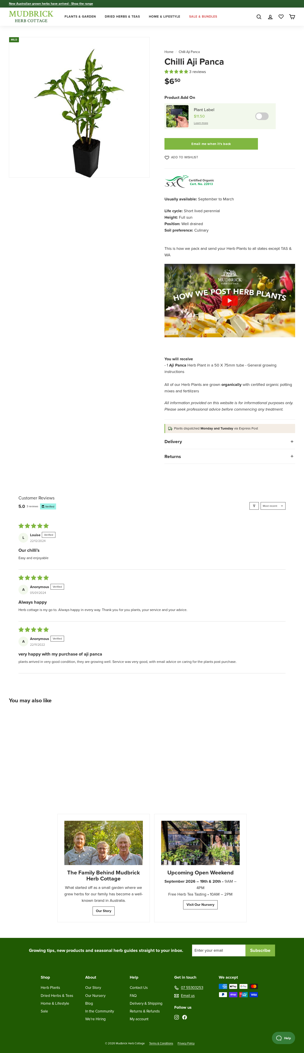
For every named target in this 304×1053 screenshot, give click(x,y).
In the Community (99, 1011)
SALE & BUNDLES (203, 16)
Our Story (103, 910)
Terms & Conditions (161, 1043)
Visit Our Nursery (200, 904)
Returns (172, 456)
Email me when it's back (211, 143)
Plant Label (204, 109)
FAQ (133, 995)
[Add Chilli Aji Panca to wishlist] (50, 719)
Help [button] (134, 977)
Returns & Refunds (145, 1011)
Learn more (201, 123)
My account (139, 1019)
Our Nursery (95, 995)
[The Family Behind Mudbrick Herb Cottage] (103, 843)
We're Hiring (95, 1019)
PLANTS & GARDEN (80, 16)
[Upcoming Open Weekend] (200, 843)
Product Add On (179, 97)
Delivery (173, 441)
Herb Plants (50, 987)
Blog (89, 1003)
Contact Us (139, 987)
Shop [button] (45, 977)
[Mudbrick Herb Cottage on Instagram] (176, 1017)
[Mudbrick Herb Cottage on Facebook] (184, 1017)
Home (169, 51)
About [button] (90, 977)
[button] (176, 72)
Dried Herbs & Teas (57, 995)
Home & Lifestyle (55, 1003)
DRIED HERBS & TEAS (122, 16)
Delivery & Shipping (146, 1003)
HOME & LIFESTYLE (164, 16)
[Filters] (254, 506)
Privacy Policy (186, 1043)
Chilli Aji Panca (189, 51)
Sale (44, 1011)
